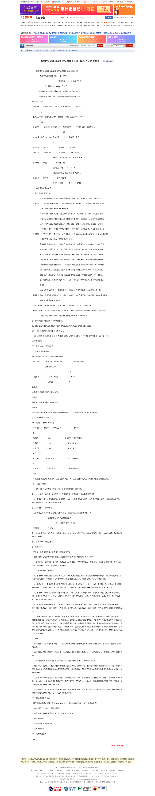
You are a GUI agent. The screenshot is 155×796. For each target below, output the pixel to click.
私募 (53, 25)
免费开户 (39, 2)
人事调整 (67, 50)
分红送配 (52, 50)
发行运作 (45, 50)
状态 (42, 25)
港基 (49, 23)
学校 (92, 23)
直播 (98, 25)
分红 (46, 25)
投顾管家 (37, 23)
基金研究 (79, 25)
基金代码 (117, 17)
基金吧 (93, 25)
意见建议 (104, 770)
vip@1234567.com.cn (73, 773)
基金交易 (84, 2)
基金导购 (114, 25)
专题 (98, 23)
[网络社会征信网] (70, 788)
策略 (85, 25)
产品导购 (94, 2)
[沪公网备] (100, 788)
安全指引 (68, 770)
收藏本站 (24, 2)
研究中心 (51, 770)
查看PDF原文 (109, 61)
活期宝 (113, 23)
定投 (46, 23)
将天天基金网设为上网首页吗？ (66, 767)
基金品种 (30, 25)
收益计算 (67, 25)
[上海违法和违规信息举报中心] (84, 788)
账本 (72, 25)
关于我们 (34, 770)
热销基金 (127, 25)
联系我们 (59, 770)
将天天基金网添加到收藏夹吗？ (89, 767)
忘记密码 (46, 2)
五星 (132, 25)
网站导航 (129, 2)
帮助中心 (111, 2)
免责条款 (77, 770)
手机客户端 (56, 2)
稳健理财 (121, 23)
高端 (132, 23)
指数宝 (126, 23)
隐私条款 (85, 770)
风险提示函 (94, 770)
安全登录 (31, 2)
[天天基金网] (27, 17)
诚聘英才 (121, 770)
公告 (49, 25)
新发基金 (37, 25)
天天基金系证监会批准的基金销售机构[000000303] (59, 776)
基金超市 (107, 25)
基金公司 (123, 17)
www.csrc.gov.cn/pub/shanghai (87, 779)
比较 (72, 23)
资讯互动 (79, 23)
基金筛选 (60, 25)
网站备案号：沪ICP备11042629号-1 (103, 782)
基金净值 (30, 23)
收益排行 (121, 25)
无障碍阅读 (119, 2)
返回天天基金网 (74, 2)
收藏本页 (131, 17)
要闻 (85, 23)
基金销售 (74, 50)
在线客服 (113, 770)
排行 (42, 23)
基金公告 (40, 17)
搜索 (109, 17)
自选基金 (104, 2)
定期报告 (60, 50)
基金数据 (23, 23)
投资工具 (60, 23)
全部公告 (38, 50)
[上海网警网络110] (55, 788)
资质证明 (42, 770)
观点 (89, 23)
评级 (53, 23)
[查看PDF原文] (117, 746)
